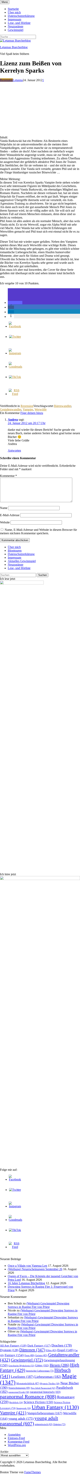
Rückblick (16, 1402)
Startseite (13, 9)
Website (5, 522)
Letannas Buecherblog (14, 47)
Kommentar (8, 475)
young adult (21, 1418)
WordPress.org (17, 1445)
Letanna (18, 80)
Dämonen (32, 1349)
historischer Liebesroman (40, 1370)
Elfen (51, 1350)
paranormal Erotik (18, 1392)
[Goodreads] (15, 366)
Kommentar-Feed (18, 1441)
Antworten (14, 450)
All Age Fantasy (13, 1345)
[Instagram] (15, 353)
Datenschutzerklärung (21, 16)
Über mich (14, 12)
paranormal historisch (45, 1391)
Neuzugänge (15, 26)
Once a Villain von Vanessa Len (27, 1265)
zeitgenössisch (43, 1424)
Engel (65, 1350)
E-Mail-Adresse (9, 515)
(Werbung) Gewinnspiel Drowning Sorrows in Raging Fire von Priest (38, 1305)
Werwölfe (41, 409)
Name (3, 508)
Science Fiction (38, 1402)
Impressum (14, 19)
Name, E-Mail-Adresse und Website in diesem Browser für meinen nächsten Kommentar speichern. (38, 531)
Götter (42, 1365)
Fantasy (14, 1355)
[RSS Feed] (15, 394)
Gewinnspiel (15, 30)
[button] (15, 302)
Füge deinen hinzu (31, 413)
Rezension (6, 80)
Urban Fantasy (55, 1407)
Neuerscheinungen (19, 1388)
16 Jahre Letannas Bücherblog (26, 1283)
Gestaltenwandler (10, 409)
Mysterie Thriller (50, 1383)
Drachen (61, 1345)
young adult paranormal (29, 1420)
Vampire (28, 409)
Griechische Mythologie (21, 1365)
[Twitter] (15, 336)
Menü (5, 2)
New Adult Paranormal (43, 1388)
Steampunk (23, 1408)
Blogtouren (15, 550)
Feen (29, 1355)
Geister (41, 1355)
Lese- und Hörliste (19, 23)
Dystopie (9, 1350)
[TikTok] (15, 377)
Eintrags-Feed (16, 1438)
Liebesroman (47, 1377)
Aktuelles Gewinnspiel (22, 561)
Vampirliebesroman (44, 1413)
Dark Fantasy (39, 1345)
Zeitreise (59, 1424)
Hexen (59, 1365)
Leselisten (22, 1377)
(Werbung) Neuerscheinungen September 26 (35, 1269)
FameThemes (32, 1472)
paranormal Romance (28, 1396)
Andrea (13, 419)
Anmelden (14, 1434)
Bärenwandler (62, 406)
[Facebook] (15, 326)
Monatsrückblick (27, 1383)
